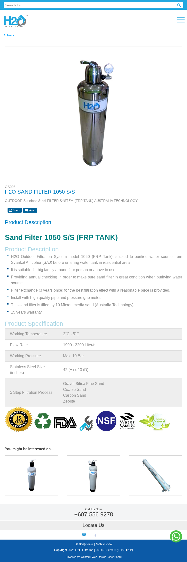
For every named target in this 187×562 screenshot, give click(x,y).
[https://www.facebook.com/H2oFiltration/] (95, 536)
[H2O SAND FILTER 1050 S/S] (93, 178)
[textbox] (90, 5)
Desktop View (84, 544)
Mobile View (104, 544)
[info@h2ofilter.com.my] (84, 534)
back (10, 35)
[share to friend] (15, 210)
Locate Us (93, 525)
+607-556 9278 (93, 514)
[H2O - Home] (18, 26)
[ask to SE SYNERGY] (30, 210)
